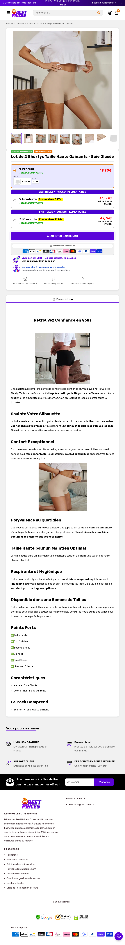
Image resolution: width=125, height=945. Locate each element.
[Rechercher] (99, 12)
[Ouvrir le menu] (8, 12)
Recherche (12, 854)
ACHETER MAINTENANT (64, 236)
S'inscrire (104, 782)
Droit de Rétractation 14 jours (22, 887)
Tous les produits (24, 23)
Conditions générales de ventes (23, 878)
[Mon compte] (110, 13)
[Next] (122, 3)
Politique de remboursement (21, 869)
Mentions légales (15, 883)
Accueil (9, 23)
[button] (62, 176)
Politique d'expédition (18, 873)
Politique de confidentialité (21, 864)
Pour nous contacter (17, 859)
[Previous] (3, 3)
